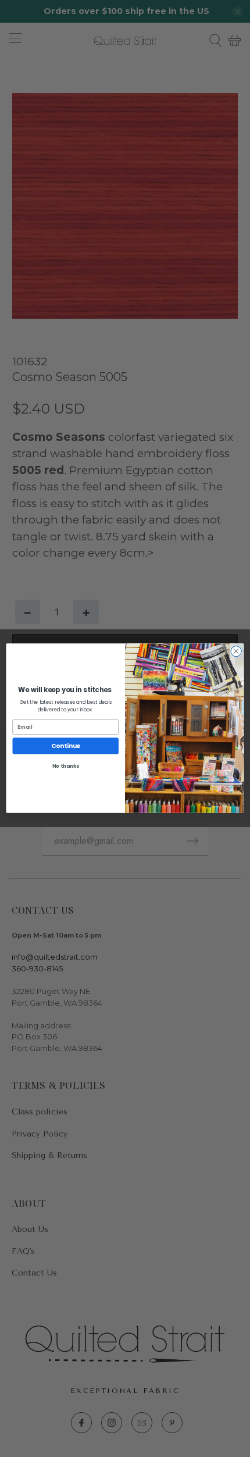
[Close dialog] (236, 651)
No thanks (65, 766)
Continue (65, 746)
